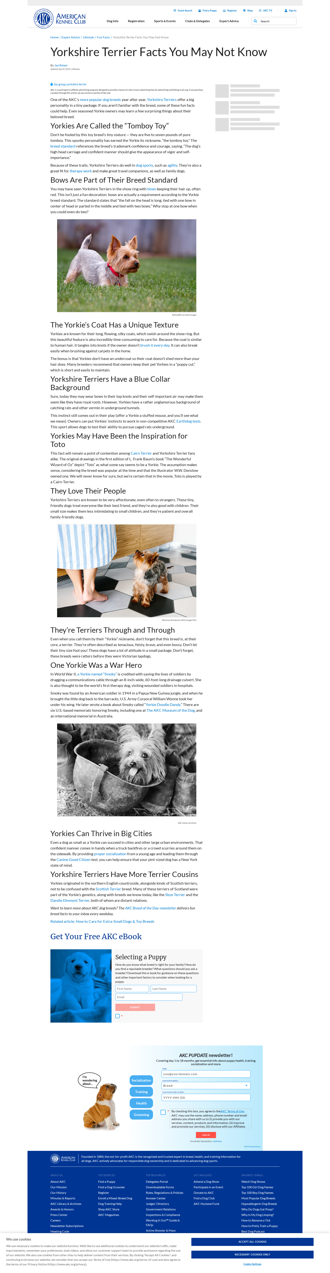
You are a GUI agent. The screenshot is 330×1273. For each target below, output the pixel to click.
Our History (58, 1192)
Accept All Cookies (253, 1241)
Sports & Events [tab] (165, 21)
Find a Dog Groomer (111, 1187)
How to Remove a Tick (255, 1220)
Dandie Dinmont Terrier (69, 900)
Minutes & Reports (62, 1198)
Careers (55, 1220)
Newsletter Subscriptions (67, 1226)
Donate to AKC (204, 1192)
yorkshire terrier (76, 84)
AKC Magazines (108, 1215)
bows (151, 188)
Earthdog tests (188, 421)
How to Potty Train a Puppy (259, 1226)
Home (54, 37)
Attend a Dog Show (206, 1181)
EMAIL (164, 1069)
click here (217, 1141)
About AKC (58, 1181)
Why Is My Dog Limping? (257, 1215)
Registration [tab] (136, 21)
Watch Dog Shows (253, 1181)
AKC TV (267, 10)
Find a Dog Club (204, 1198)
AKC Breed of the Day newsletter (150, 908)
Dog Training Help (110, 1203)
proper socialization (110, 853)
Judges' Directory (157, 1203)
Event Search (185, 10)
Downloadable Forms (160, 1187)
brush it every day (154, 345)
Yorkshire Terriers (162, 99)
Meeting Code (59, 1231)
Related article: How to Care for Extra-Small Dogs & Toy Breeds (102, 921)
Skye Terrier (175, 894)
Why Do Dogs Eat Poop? (257, 1209)
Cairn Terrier (141, 453)
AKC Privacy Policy (252, 1146)
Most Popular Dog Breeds (258, 1198)
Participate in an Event (208, 1187)
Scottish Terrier (108, 889)
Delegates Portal (157, 1181)
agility (172, 165)
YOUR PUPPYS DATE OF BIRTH (173, 1092)
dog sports (144, 165)
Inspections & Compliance (163, 1215)
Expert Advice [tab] (229, 21)
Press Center (58, 1215)
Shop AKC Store (108, 1209)
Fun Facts (103, 37)
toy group (60, 84)
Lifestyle (88, 37)
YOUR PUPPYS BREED (170, 1081)
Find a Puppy (210, 10)
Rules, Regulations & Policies (164, 1192)
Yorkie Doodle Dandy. (163, 704)
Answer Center (156, 1198)
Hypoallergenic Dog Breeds (259, 1203)
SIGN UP (206, 1135)
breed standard (62, 146)
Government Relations (161, 1209)
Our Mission (58, 1187)
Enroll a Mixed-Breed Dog (115, 1198)
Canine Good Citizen (74, 859)
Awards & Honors (62, 1209)
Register (232, 10)
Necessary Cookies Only (252, 1254)
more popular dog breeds (100, 99)
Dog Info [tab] (112, 21)
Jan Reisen (60, 65)
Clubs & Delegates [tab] (197, 21)
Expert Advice (70, 37)
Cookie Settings (252, 1264)
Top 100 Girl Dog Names (257, 1187)
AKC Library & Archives (65, 1203)
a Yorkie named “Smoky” (97, 674)
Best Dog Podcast (253, 1231)
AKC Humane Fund (206, 1203)
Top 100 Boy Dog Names (257, 1192)
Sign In (292, 10)
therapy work (81, 171)
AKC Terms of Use (232, 1111)
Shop (250, 10)
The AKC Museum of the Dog (170, 710)
